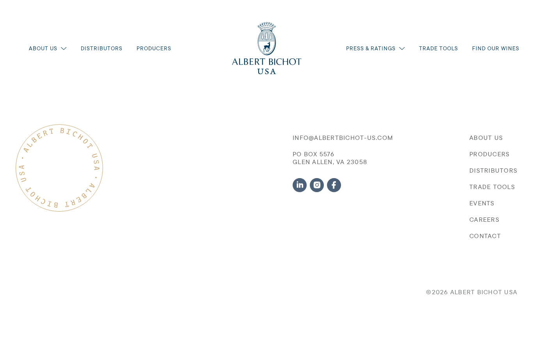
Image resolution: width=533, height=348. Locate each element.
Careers (484, 219)
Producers (154, 48)
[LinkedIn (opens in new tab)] (300, 185)
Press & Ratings (371, 48)
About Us (43, 48)
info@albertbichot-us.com (343, 137)
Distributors (102, 48)
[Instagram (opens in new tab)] (317, 185)
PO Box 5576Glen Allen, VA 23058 (330, 158)
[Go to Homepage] (267, 48)
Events (482, 203)
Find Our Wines (495, 48)
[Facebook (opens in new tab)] (334, 185)
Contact (485, 236)
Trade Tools (438, 48)
